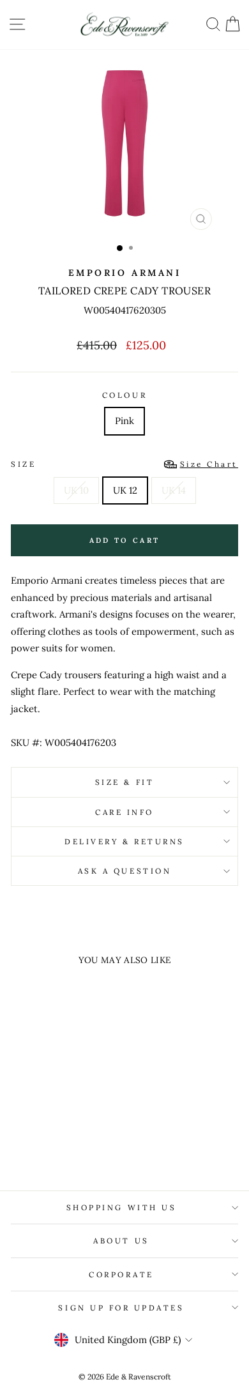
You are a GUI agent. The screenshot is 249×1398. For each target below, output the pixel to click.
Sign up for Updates (121, 1307)
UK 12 (125, 490)
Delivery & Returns (124, 841)
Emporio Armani (124, 272)
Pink (124, 420)
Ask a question (124, 871)
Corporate (121, 1274)
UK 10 (76, 490)
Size (124, 464)
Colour (124, 395)
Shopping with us (121, 1207)
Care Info (124, 812)
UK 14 (174, 490)
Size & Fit (124, 782)
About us (121, 1240)
